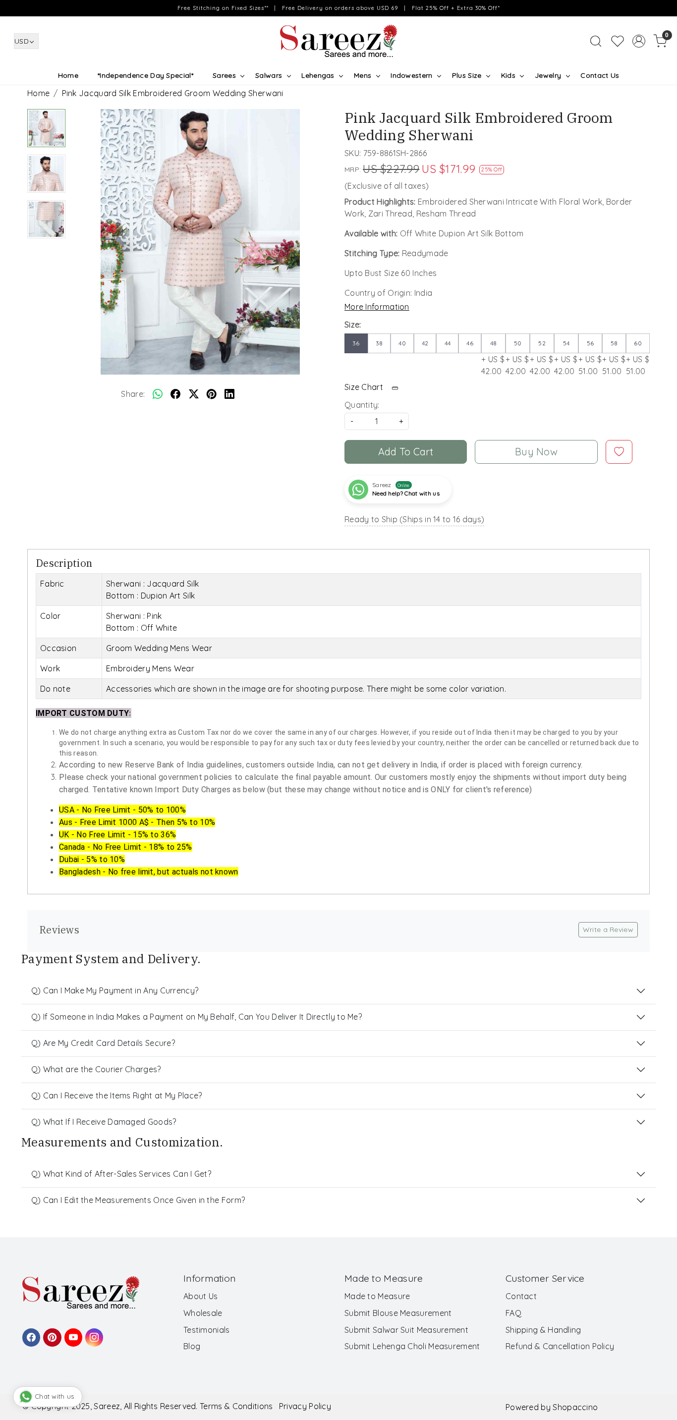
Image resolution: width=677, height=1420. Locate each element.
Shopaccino (575, 1407)
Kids (508, 75)
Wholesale (203, 1313)
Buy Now (536, 451)
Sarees (224, 75)
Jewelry (548, 75)
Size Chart (364, 387)
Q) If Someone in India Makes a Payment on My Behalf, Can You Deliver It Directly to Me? (196, 1017)
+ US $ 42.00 (493, 357)
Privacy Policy (305, 1406)
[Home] (338, 41)
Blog (191, 1346)
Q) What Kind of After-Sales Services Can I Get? (121, 1174)
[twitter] (194, 393)
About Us (200, 1296)
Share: (133, 394)
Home (68, 75)
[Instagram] (92, 1332)
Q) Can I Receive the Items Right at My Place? (116, 1095)
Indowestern (411, 75)
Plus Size (467, 75)
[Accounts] (638, 41)
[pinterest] (212, 393)
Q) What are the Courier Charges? (96, 1069)
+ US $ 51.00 (590, 357)
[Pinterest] (50, 1332)
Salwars (268, 75)
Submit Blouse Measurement (398, 1313)
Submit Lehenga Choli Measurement (412, 1346)
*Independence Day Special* (145, 75)
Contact (521, 1296)
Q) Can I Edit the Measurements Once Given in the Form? (138, 1200)
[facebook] (175, 393)
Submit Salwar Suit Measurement (406, 1330)
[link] (596, 41)
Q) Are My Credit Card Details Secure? (103, 1043)
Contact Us (599, 75)
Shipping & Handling (543, 1330)
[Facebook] (29, 1332)
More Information (376, 307)
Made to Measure (377, 1296)
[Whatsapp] (158, 393)
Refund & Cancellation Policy (560, 1346)
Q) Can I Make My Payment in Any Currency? (114, 990)
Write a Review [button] (608, 929)
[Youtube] (71, 1332)
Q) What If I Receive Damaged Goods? (103, 1122)
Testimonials (206, 1330)
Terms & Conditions (236, 1406)
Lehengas (317, 75)
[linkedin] (229, 393)
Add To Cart (406, 451)
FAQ (513, 1313)
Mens (362, 75)
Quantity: (362, 405)
